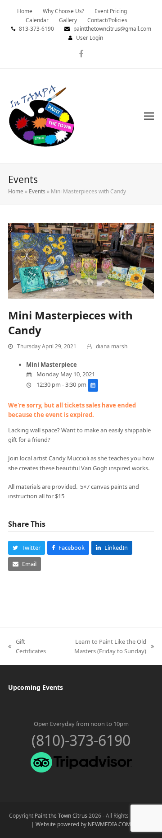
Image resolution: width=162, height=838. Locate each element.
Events (37, 191)
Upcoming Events (35, 687)
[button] (149, 116)
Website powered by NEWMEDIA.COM (83, 824)
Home (15, 191)
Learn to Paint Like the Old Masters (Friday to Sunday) (100, 646)
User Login (89, 38)
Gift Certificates (27, 646)
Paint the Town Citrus (61, 815)
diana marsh (111, 346)
